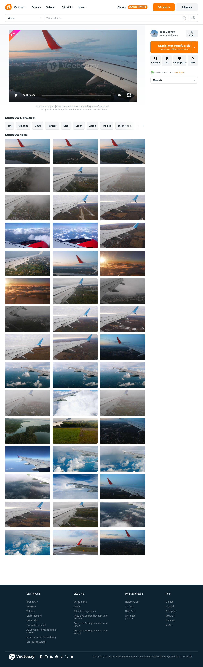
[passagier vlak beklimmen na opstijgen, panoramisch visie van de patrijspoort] (75, 319)
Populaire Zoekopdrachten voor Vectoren (91, 617)
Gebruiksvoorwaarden (149, 656)
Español (169, 606)
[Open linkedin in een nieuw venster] (51, 656)
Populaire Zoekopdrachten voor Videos (91, 632)
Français (169, 620)
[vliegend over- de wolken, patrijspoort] (27, 375)
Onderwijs (32, 620)
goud (38, 125)
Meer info (157, 80)
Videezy (30, 611)
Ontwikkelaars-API (36, 625)
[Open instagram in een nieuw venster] (46, 656)
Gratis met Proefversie (174, 47)
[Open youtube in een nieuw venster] (72, 656)
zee (10, 125)
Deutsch (169, 615)
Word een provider (130, 617)
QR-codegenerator (36, 641)
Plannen (121, 7)
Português (171, 611)
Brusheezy (32, 601)
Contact (129, 606)
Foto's (35, 7)
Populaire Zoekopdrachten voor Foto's (91, 624)
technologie (124, 125)
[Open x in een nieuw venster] (66, 656)
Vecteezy (31, 606)
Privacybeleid (168, 656)
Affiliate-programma (85, 611)
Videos (50, 7)
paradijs (52, 125)
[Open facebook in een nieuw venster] (41, 656)
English (169, 601)
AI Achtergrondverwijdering (41, 637)
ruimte (107, 125)
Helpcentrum (132, 601)
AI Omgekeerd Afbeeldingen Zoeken (41, 631)
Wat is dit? (179, 72)
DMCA (77, 606)
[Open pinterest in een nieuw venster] (56, 656)
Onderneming (34, 615)
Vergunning (80, 601)
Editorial (66, 7)
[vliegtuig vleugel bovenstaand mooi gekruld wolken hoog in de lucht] (75, 403)
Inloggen (187, 7)
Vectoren (19, 7)
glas (66, 125)
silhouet (23, 125)
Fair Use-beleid (185, 656)
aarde (92, 125)
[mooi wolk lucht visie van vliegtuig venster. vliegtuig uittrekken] (27, 403)
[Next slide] (140, 126)
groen (78, 125)
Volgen (192, 35)
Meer (81, 7)
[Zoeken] (184, 18)
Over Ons (130, 611)
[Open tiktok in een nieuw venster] (61, 656)
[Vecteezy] (8, 7)
